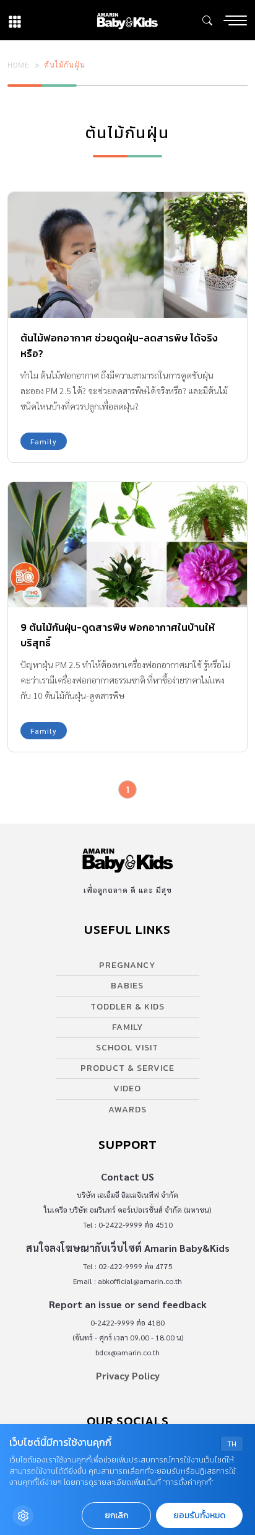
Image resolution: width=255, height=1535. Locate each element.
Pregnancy (127, 965)
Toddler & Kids (127, 1006)
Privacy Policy (128, 1375)
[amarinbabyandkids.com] (127, 20)
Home (18, 64)
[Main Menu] (235, 20)
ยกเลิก (116, 1515)
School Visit (127, 1047)
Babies (127, 985)
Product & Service (127, 1068)
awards (127, 1109)
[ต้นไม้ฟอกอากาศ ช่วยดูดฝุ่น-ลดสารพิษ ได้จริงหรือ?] (127, 255)
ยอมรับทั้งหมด (199, 1515)
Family (43, 441)
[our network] (14, 20)
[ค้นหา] (207, 20)
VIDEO (127, 1088)
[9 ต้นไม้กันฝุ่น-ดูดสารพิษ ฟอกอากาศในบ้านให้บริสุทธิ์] (127, 545)
